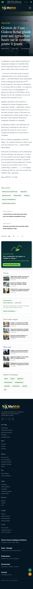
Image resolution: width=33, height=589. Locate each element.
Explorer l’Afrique (5, 473)
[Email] (13, 419)
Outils (2, 505)
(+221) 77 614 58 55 (6, 532)
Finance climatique (5, 459)
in (13, 236)
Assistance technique (6, 464)
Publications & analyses (6, 430)
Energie (12, 378)
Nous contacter (4, 527)
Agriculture (5, 23)
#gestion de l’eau (6, 195)
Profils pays (4, 434)
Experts (3, 466)
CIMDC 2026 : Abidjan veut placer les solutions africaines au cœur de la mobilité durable (15, 2)
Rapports (3, 500)
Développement (19, 382)
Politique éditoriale (5, 518)
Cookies (13, 586)
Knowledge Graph (5, 437)
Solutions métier (5, 493)
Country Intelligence (6, 475)
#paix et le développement (9, 199)
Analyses (3, 446)
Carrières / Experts (5, 520)
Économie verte (5, 457)
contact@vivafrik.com (6, 530)
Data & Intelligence (5, 486)
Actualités (3, 444)
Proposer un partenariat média (11, 264)
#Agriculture (23, 191)
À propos (3, 514)
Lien (9, 236)
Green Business (4, 582)
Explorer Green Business (9, 311)
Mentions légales (14, 582)
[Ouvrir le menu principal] (30, 8)
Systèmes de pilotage (6, 491)
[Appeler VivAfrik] (30, 574)
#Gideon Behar (17, 195)
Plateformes (4, 484)
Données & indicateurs (6, 432)
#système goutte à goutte (8, 203)
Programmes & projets (6, 462)
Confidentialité (23, 582)
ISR (5, 389)
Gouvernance (16, 386)
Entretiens (3, 448)
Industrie (24, 386)
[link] (2, 419)
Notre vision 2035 (5, 516)
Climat (6, 378)
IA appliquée (4, 489)
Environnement (8, 382)
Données (3, 503)
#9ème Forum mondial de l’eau (10, 191)
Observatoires (4, 428)
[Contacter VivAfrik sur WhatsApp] (30, 570)
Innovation (7, 386)
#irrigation (26, 195)
